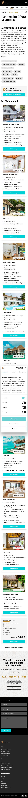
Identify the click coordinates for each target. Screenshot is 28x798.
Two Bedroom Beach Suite (9, 64)
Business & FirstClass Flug (6, 767)
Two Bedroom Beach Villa (9, 81)
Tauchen (3, 757)
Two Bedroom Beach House (9, 61)
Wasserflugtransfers (5, 753)
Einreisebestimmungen (6, 749)
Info (3, 7)
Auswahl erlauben (14, 423)
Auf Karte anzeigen (13, 12)
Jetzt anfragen (14, 149)
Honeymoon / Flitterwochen (7, 765)
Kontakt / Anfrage (14, 688)
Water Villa (14, 74)
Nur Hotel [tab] (12, 620)
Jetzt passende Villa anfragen (14, 94)
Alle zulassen (13, 419)
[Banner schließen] (25, 367)
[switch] (24, 403)
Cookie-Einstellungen (5, 787)
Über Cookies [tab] (22, 372)
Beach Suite (19, 78)
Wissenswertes (4, 755)
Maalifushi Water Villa (8, 78)
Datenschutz (4, 781)
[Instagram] (26, 796)
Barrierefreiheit (4, 785)
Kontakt (3, 778)
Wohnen (12, 7)
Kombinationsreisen (5, 769)
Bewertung (24, 7)
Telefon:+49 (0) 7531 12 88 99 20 (14, 677)
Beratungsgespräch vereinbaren (14, 647)
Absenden (6, 730)
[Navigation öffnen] (25, 2)
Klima (2, 758)
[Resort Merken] (22, 12)
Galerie (17, 7)
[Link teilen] (26, 12)
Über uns (3, 776)
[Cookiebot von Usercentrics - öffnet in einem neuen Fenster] (17, 368)
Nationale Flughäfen (5, 751)
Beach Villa (21, 64)
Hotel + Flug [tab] (6, 620)
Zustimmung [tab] (5, 372)
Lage (7, 7)
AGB (2, 779)
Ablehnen (14, 428)
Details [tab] (14, 372)
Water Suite (5, 74)
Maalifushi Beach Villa (8, 68)
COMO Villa (17, 71)
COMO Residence (7, 71)
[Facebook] (23, 796)
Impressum (3, 783)
